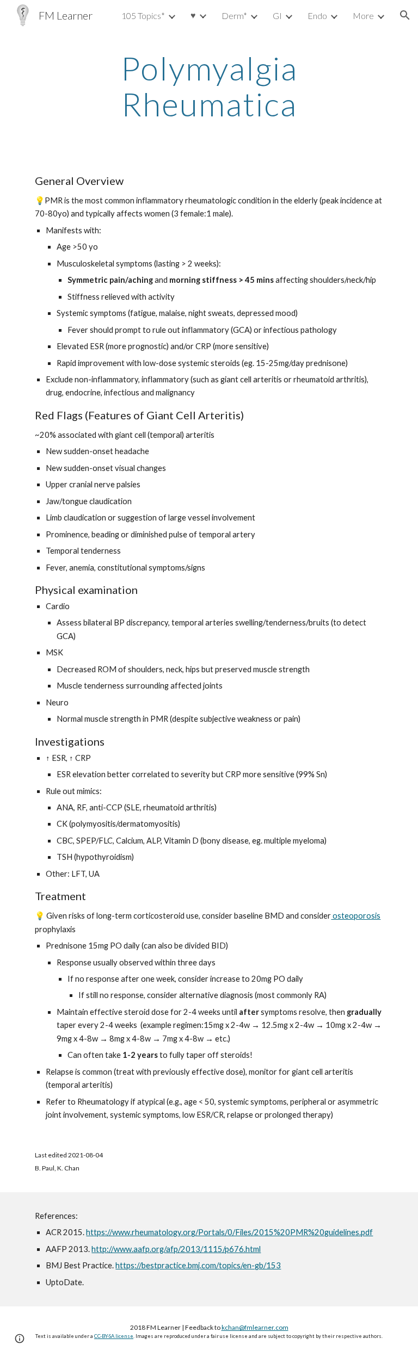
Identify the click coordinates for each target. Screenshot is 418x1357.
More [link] (363, 15)
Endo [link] (317, 15)
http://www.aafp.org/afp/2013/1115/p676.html (176, 1249)
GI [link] (277, 15)
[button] (405, 15)
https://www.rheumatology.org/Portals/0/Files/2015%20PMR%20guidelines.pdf (229, 1232)
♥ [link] (193, 15)
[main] (208, 86)
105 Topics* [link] (143, 15)
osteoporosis (355, 915)
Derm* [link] (234, 15)
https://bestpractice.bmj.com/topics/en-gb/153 (198, 1265)
